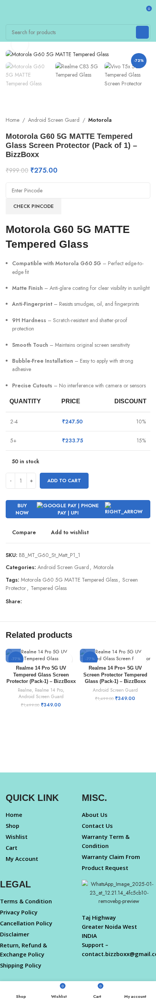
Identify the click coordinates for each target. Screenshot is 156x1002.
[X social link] (35, 601)
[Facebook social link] (26, 601)
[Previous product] (131, 120)
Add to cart (64, 480)
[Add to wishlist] (65, 659)
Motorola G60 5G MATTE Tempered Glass (69, 580)
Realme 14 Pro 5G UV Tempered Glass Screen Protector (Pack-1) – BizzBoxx (41, 674)
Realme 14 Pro (49, 690)
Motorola (100, 120)
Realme (25, 690)
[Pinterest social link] (43, 601)
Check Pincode (33, 206)
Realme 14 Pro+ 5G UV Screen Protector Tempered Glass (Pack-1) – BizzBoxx (115, 674)
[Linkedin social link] (52, 601)
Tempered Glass (49, 588)
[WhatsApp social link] (61, 601)
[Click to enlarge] (19, 44)
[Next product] (146, 120)
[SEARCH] (142, 32)
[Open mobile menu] (9, 11)
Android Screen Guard (54, 120)
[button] (13, 654)
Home (12, 120)
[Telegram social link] (70, 601)
